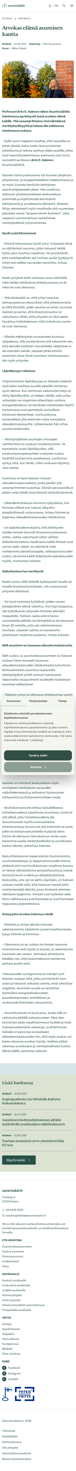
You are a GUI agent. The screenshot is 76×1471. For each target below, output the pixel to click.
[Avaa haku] (64, 5)
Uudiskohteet (10, 1261)
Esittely (6, 1324)
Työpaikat (8, 1334)
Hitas (5, 1266)
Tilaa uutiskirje (11, 1353)
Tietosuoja (8, 1430)
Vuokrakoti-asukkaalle (16, 1285)
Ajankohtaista (11, 1329)
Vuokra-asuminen (13, 1251)
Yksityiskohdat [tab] (38, 700)
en (56, 5)
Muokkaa (36, 766)
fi (50, 5)
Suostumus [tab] (14, 700)
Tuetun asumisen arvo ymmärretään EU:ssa (33, 1143)
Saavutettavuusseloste (16, 1453)
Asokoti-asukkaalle (14, 1280)
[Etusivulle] (13, 5)
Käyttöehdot (10, 1436)
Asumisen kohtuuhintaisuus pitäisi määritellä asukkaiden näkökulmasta (34, 1122)
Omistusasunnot (12, 1256)
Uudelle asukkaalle (13, 1290)
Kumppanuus (10, 1343)
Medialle (7, 1348)
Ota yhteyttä (10, 1447)
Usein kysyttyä (11, 1300)
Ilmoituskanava (11, 1442)
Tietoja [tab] (62, 700)
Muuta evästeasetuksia (16, 1459)
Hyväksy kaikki (38, 755)
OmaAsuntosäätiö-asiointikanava (23, 1305)
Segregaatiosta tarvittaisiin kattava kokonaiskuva (31, 1101)
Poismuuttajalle (12, 1295)
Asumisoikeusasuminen (17, 1246)
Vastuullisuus (10, 1339)
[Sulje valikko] (72, 6)
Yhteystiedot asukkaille (16, 1310)
